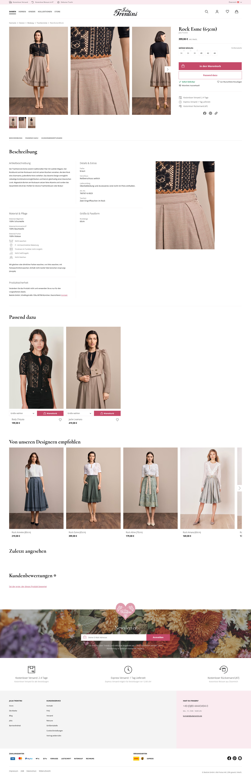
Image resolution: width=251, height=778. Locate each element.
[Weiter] (168, 69)
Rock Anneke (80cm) (21, 532)
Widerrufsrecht (45, 771)
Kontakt (64, 295)
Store (57, 11)
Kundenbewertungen (51, 138)
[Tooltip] (55, 575)
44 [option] (215, 53)
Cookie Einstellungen (55, 730)
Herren (22, 11)
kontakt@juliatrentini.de (192, 716)
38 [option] (195, 53)
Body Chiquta (18, 419)
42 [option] (208, 53)
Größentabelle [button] (236, 48)
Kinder (31, 11)
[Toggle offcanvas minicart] (237, 11)
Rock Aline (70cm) (134, 532)
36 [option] (188, 53)
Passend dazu (210, 75)
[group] (210, 52)
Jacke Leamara (75, 419)
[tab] (144, 588)
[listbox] (210, 54)
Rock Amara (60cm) (192, 532)
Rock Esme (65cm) (77, 532)
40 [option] (201, 53)
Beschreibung (15, 138)
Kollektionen (45, 11)
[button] (235, 2)
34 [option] (181, 53)
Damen (12, 11)
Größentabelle (52, 725)
